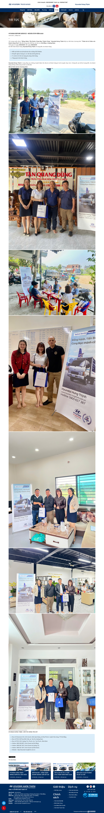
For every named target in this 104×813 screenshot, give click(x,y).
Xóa (59, 423)
